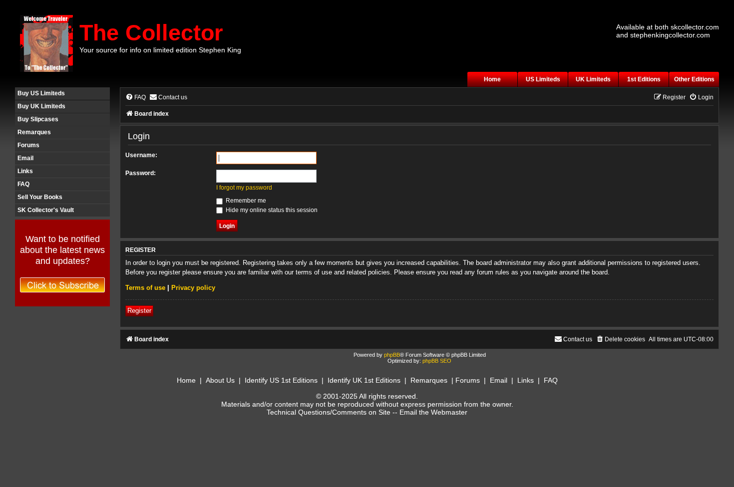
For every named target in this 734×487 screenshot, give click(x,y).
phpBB (392, 355)
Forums (28, 145)
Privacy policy (193, 287)
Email (25, 158)
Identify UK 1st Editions (364, 380)
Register (139, 310)
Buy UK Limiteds (41, 106)
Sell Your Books (39, 197)
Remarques (34, 132)
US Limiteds (543, 79)
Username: (141, 155)
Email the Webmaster (433, 412)
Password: (140, 173)
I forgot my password (244, 187)
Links (25, 171)
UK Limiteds (593, 79)
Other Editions (694, 79)
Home (492, 79)
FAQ (23, 184)
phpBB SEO (436, 361)
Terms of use (145, 287)
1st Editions (644, 79)
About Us (220, 380)
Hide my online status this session (271, 210)
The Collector (151, 32)
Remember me (245, 200)
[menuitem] (135, 97)
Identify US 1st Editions (281, 380)
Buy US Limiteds (41, 93)
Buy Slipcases (37, 119)
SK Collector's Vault (45, 210)
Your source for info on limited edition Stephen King (160, 50)
